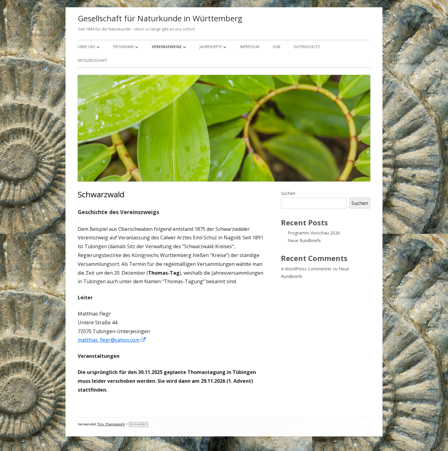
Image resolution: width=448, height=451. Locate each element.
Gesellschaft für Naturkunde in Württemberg (160, 18)
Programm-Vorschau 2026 (314, 233)
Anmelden (138, 424)
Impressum (249, 46)
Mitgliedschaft (92, 60)
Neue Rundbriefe (304, 240)
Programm (123, 46)
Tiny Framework (111, 424)
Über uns (86, 46)
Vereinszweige (167, 46)
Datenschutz (307, 46)
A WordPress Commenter (306, 269)
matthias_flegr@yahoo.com (112, 339)
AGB (276, 46)
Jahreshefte (211, 46)
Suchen (288, 193)
